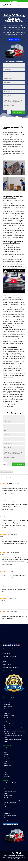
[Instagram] (17, 645)
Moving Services (7, 700)
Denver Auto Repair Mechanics (10, 782)
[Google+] (6, 645)
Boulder (5, 752)
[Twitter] (10, 645)
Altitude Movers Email (11, 656)
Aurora (5, 750)
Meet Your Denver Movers (10, 802)
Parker (5, 772)
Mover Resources (8, 813)
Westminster (7, 776)
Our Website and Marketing (10, 815)
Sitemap (22, 855)
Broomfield (6, 754)
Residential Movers (8, 706)
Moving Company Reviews (10, 791)
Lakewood (6, 767)
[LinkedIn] (8, 645)
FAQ (5, 804)
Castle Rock (6, 756)
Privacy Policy (7, 817)
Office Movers (7, 704)
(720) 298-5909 (13, 39)
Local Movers (7, 702)
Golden (5, 763)
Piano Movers (7, 717)
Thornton (6, 774)
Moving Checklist (8, 795)
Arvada (5, 747)
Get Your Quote (17, 112)
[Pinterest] (19, 645)
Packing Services (8, 708)
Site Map (6, 820)
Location (6, 811)
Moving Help (6, 713)
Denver (5, 761)
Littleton (5, 770)
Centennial (6, 759)
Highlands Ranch (8, 765)
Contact (5, 806)
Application (6, 808)
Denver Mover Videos (9, 797)
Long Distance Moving (9, 715)
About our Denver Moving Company (12, 800)
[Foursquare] (15, 645)
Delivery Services (8, 711)
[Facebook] (4, 645)
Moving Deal (6, 793)
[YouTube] (12, 645)
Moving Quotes (7, 788)
